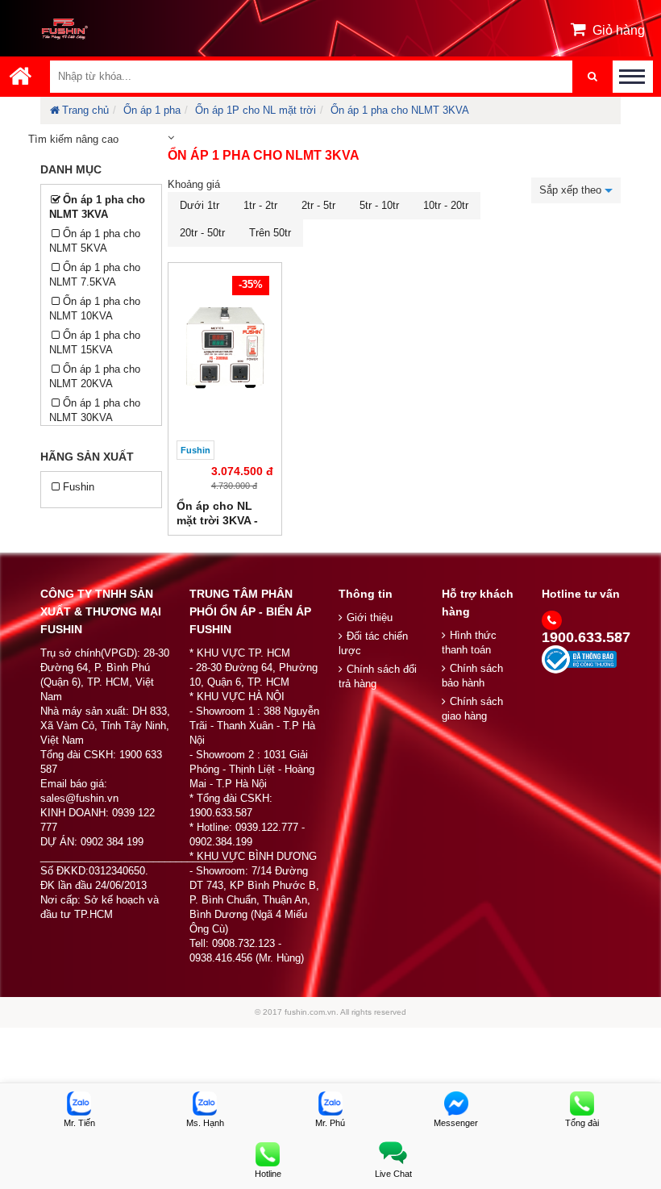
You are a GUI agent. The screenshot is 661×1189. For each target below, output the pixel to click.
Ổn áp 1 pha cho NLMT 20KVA (94, 376)
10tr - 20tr (445, 205)
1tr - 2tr (260, 205)
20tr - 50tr (202, 233)
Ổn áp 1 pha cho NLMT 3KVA (399, 110)
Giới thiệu (370, 617)
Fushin (78, 487)
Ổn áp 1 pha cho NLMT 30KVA (94, 410)
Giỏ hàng (618, 30)
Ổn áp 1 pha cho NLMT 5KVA (94, 240)
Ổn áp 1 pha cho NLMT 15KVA (94, 342)
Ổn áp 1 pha (152, 110)
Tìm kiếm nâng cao (73, 139)
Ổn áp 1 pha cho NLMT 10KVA (94, 308)
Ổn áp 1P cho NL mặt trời (255, 110)
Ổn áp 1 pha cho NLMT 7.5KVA (94, 274)
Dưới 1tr (199, 205)
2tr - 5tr (318, 205)
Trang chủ (85, 110)
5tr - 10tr (379, 205)
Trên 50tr (270, 233)
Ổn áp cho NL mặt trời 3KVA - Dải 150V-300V (217, 520)
